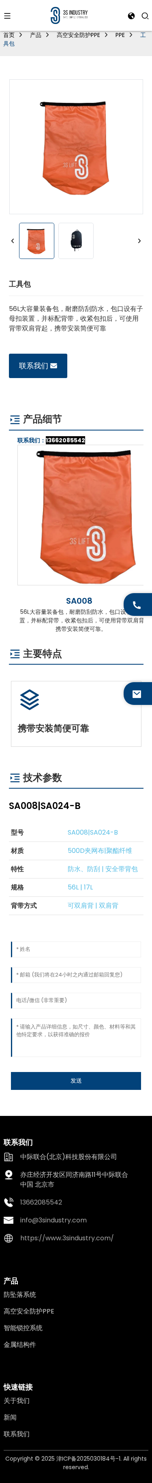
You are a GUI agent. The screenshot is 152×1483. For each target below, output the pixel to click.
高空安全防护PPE (78, 35)
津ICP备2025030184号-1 (88, 1459)
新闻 (10, 1417)
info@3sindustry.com (53, 1220)
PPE (120, 35)
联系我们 (33, 366)
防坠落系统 (20, 1294)
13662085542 (65, 440)
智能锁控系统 (23, 1328)
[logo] (69, 15)
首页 (9, 35)
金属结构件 (20, 1344)
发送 (76, 1080)
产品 (35, 35)
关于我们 (17, 1400)
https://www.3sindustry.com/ (67, 1238)
